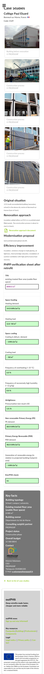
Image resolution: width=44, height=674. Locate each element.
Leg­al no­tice (11, 640)
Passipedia (10, 631)
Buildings (20, 631)
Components (11, 634)
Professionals (30, 631)
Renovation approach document (22, 230)
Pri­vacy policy (24, 640)
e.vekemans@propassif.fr (22, 571)
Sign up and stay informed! (17, 621)
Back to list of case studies (17, 581)
